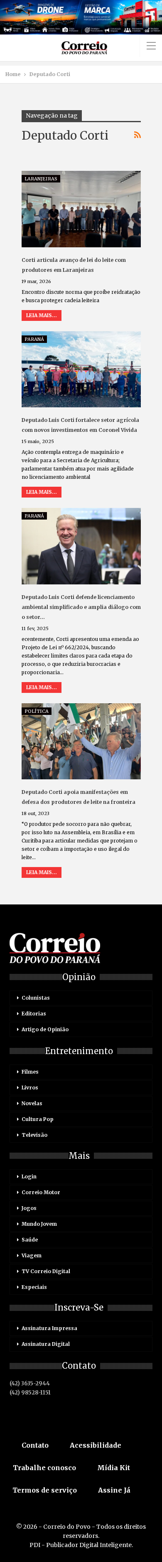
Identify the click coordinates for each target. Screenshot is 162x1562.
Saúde (30, 1240)
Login (29, 1176)
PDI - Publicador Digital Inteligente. (81, 1545)
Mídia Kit (113, 1467)
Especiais (34, 1287)
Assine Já (114, 1490)
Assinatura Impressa (49, 1328)
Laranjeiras (41, 179)
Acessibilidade (95, 1445)
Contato (35, 1445)
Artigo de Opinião (45, 1029)
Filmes (30, 1072)
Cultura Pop (38, 1119)
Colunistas (36, 998)
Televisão (34, 1135)
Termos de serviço (44, 1490)
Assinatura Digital (46, 1344)
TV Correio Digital (46, 1271)
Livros (30, 1087)
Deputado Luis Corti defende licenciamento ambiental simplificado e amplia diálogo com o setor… (81, 607)
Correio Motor (41, 1192)
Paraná (34, 339)
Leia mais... (41, 315)
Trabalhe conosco (44, 1467)
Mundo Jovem (39, 1224)
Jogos (29, 1208)
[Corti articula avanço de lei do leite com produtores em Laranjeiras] (81, 209)
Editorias (34, 1013)
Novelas (32, 1103)
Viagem (32, 1255)
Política (37, 711)
